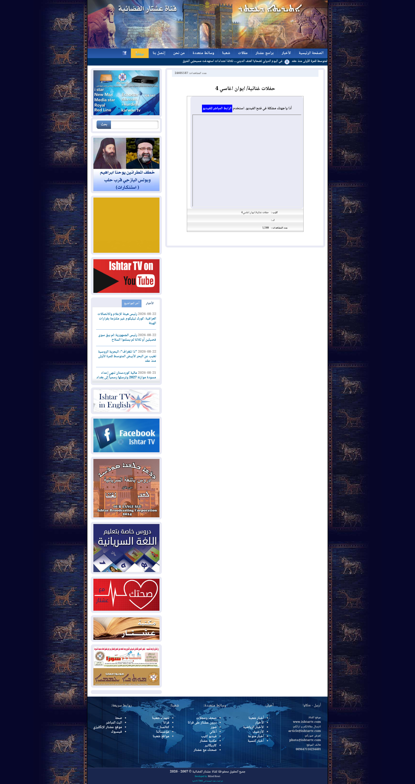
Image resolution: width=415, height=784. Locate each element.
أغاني (213, 732)
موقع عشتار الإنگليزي (107, 727)
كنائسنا (164, 727)
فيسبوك (116, 732)
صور (214, 727)
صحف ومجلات (206, 718)
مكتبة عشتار (208, 741)
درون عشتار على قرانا (202, 723)
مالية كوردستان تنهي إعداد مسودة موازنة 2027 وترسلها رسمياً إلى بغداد (126, 375)
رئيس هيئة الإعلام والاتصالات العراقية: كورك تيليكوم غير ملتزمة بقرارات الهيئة (127, 318)
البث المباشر (114, 723)
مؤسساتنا (162, 732)
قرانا (166, 723)
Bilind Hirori (214, 776)
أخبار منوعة (256, 736)
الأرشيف (258, 732)
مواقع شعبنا (161, 736)
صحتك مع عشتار (205, 750)
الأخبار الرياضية (253, 727)
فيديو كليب (209, 736)
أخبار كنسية (256, 741)
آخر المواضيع (131, 303)
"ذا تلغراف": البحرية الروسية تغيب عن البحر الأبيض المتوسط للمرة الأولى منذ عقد (127, 356)
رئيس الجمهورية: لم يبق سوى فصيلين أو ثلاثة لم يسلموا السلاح (127, 337)
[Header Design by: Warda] (207, 48)
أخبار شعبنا (256, 718)
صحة (118, 718)
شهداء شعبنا (160, 718)
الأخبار (150, 303)
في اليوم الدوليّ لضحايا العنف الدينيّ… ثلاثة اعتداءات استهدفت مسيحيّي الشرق (258, 61)
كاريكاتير (211, 745)
